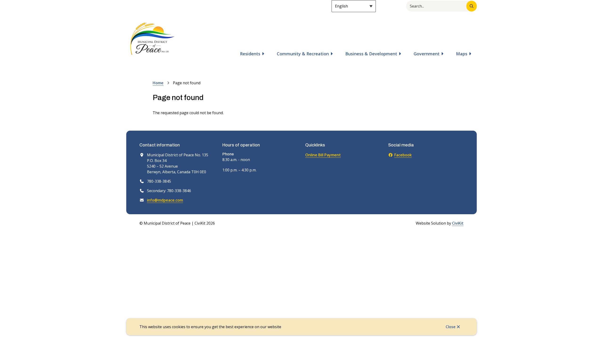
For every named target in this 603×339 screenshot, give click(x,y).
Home (158, 82)
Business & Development (371, 53)
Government (427, 53)
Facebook (403, 154)
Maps (461, 53)
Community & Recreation (303, 53)
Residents (250, 53)
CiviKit (458, 223)
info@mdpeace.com (165, 200)
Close (451, 326)
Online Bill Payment (323, 154)
